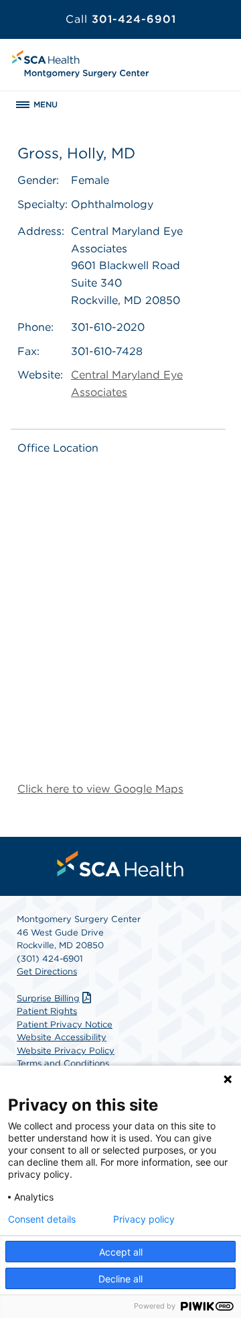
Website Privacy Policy (65, 1051)
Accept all (121, 1252)
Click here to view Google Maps (100, 788)
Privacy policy (144, 1219)
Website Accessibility (61, 1037)
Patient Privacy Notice (64, 1024)
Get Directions (47, 971)
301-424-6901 (121, 19)
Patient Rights (47, 1011)
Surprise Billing (48, 998)
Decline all (120, 1278)
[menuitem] (120, 864)
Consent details (42, 1219)
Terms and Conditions (63, 1063)
